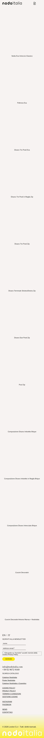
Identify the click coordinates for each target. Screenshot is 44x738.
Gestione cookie (10, 697)
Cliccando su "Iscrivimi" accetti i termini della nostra (20, 653)
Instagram (7, 702)
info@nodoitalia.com (12, 666)
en (3, 635)
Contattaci (7, 712)
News (4, 709)
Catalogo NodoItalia (9, 677)
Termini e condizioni (11, 694)
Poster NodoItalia (8, 680)
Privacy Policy (13, 654)
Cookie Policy (8, 688)
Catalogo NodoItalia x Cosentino (14, 683)
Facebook (6, 704)
